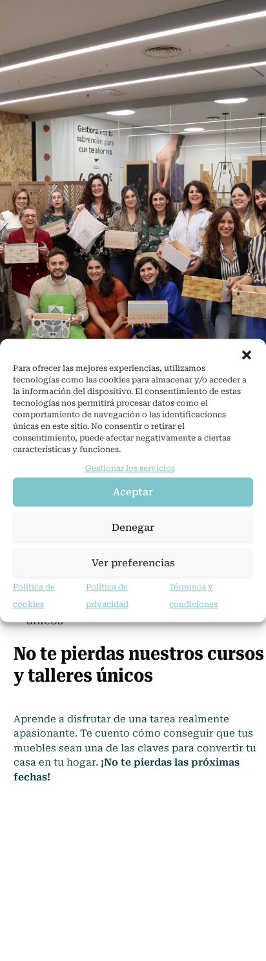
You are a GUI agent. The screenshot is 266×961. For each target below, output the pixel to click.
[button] (246, 354)
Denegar (133, 527)
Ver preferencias (133, 563)
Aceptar (133, 492)
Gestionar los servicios (130, 468)
